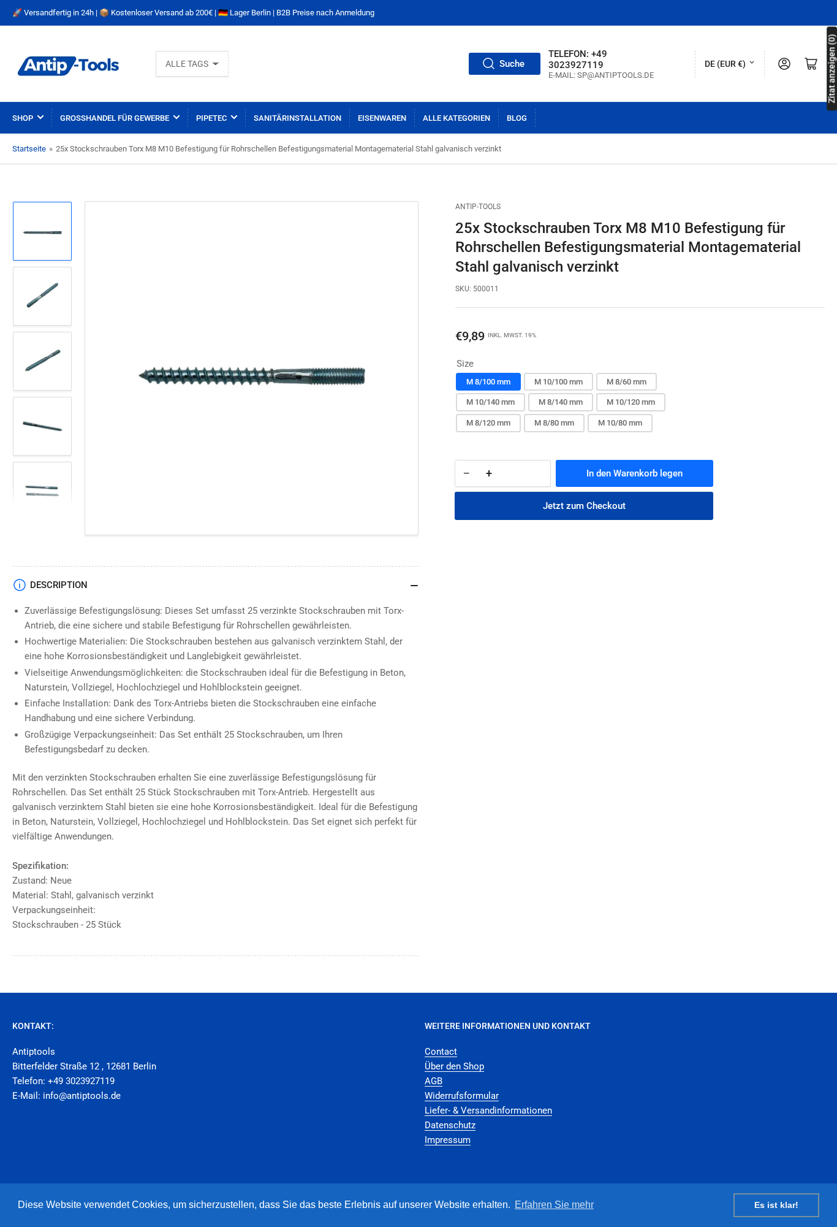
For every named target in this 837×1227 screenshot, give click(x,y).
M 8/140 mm (561, 402)
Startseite (29, 148)
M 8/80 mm (554, 422)
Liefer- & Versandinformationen (488, 1110)
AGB (433, 1081)
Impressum (448, 1139)
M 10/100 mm (558, 381)
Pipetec (211, 118)
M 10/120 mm (631, 402)
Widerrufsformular (462, 1095)
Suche (512, 63)
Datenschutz (450, 1125)
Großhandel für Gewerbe (114, 118)
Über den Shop (454, 1066)
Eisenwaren (382, 118)
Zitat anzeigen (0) (831, 68)
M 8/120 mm (488, 422)
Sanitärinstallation (297, 118)
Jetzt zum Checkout (584, 505)
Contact (441, 1051)
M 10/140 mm (490, 402)
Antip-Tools (478, 206)
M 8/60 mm (626, 381)
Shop (22, 118)
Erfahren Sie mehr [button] (554, 1204)
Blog (517, 118)
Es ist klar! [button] (776, 1205)
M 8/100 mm (488, 381)
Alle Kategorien (456, 118)
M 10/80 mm (620, 422)
